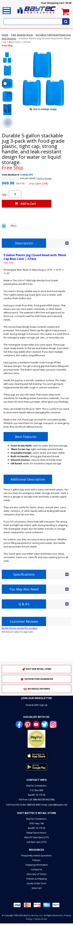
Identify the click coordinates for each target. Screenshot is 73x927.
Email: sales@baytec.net (54, 804)
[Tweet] (4, 226)
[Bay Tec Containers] (36, 14)
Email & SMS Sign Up (36, 705)
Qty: (4, 194)
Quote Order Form (36, 883)
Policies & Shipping (36, 878)
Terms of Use (40, 919)
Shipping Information (36, 864)
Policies (36, 860)
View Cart (37, 888)
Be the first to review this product (19, 628)
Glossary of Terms (36, 874)
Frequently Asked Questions (36, 855)
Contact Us (36, 869)
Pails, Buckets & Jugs (22, 34)
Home (5, 34)
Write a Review (44, 178)
